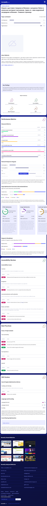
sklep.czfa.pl (3, 479)
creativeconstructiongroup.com (30, 467)
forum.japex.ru (5, 6)
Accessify (5, 2)
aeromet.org (3, 470)
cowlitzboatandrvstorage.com (30, 481)
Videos (2, 491)
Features (7, 491)
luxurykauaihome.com (5, 476)
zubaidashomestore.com (6, 487)
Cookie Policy (10, 495)
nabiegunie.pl (27, 473)
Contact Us (12, 491)
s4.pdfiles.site (3, 481)
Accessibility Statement (6, 493)
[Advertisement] (23, 31)
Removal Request (15, 493)
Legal (17, 491)
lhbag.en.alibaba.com (28, 476)
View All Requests (23, 173)
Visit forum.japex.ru (6, 65)
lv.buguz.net (26, 479)
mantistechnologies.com (29, 487)
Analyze (18, 499)
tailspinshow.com (4, 484)
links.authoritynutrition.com (30, 470)
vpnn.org (3, 473)
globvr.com (26, 484)
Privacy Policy (4, 495)
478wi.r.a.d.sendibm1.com (6, 467)
